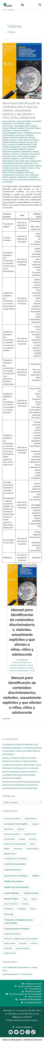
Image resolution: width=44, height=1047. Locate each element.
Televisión (34, 943)
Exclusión (21, 142)
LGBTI (23, 158)
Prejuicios (15, 166)
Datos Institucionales (12, 1039)
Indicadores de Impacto (30, 151)
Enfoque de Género (9, 140)
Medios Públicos (11, 898)
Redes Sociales (9, 943)
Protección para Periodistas (16, 928)
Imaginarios (6, 151)
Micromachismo (8, 161)
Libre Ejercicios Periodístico (16, 875)
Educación (32, 839)
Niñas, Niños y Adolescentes (30, 161)
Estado (26, 140)
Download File (22, 665)
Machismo (30, 158)
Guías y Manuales (9, 121)
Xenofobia (31, 180)
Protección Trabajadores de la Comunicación (20, 939)
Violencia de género (22, 948)
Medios (36, 875)
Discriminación (9, 839)
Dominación (23, 137)
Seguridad (23, 943)
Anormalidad (36, 121)
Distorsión (14, 137)
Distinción (6, 137)
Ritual (17, 175)
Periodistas (22, 909)
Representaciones (22, 170)
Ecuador (22, 839)
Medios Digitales (11, 893)
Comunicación (7, 126)
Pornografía (6, 166)
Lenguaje (13, 158)
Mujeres (34, 899)
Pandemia (25, 904)
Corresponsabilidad (9, 133)
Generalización (15, 147)
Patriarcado (28, 163)
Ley (19, 158)
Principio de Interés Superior (30, 166)
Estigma (5, 142)
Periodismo (8, 909)
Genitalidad (32, 147)
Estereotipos (34, 140)
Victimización (22, 177)
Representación (8, 170)
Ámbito (28, 121)
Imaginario (30, 149)
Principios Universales (10, 168)
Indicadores (16, 151)
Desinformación (8, 135)
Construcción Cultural (33, 128)
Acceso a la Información (12, 818)
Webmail (28, 1039)
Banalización (7, 123)
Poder (35, 163)
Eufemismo (13, 142)
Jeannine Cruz (9, 853)
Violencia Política (10, 953)
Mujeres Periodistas (11, 904)
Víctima (5, 177)
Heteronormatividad (9, 149)
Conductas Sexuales (16, 128)
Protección (8, 914)
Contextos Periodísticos (21, 130)
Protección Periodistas (12, 934)
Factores (29, 142)
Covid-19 (35, 824)
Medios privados (31, 893)
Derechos (37, 133)
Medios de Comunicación (16, 887)
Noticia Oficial (7, 163)
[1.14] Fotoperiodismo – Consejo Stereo (17, 974)
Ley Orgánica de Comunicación (15, 858)
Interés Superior (30, 156)
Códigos (28, 123)
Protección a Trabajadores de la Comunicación (18, 921)
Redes (38, 168)
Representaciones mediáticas (13, 172)
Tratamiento (34, 175)
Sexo (22, 175)
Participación (18, 163)
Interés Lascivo (17, 156)
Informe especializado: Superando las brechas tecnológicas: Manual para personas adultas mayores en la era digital (19, 775)
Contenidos (6, 130)
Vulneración (22, 180)
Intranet (38, 1039)
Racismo (31, 168)
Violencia (13, 180)
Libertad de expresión (15, 864)
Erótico (20, 140)
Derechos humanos (12, 834)
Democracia (8, 829)
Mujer (17, 161)
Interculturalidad (32, 849)
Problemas (23, 168)
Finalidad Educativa (23, 144)
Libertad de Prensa (12, 869)
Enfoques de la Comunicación (15, 844)
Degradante (28, 133)
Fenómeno (11, 144)
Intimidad (5, 158)
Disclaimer (29, 135)
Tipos (27, 175)
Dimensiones (20, 135)
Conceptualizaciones (21, 126)
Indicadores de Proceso (11, 154)
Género (24, 147)
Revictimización (8, 175)
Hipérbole (21, 149)
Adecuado (21, 121)
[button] (22, 5)
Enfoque (32, 137)
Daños (20, 133)
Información (17, 849)
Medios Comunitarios (13, 881)
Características (18, 123)
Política (32, 909)
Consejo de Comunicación (16, 824)
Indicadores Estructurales (30, 154)
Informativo (6, 156)
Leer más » (6, 718)
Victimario (12, 177)
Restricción (29, 172)
